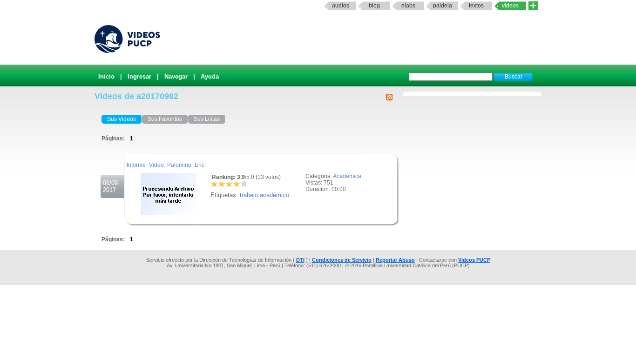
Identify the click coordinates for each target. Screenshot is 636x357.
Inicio (106, 76)
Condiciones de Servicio (342, 260)
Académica (347, 176)
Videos (510, 5)
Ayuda (210, 76)
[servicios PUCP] (533, 5)
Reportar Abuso (395, 260)
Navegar (176, 76)
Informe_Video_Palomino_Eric (165, 165)
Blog (374, 5)
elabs (408, 5)
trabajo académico (264, 195)
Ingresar (139, 76)
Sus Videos (121, 119)
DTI (300, 260)
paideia (442, 5)
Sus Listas (207, 119)
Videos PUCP (474, 260)
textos (476, 5)
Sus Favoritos (165, 119)
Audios (340, 5)
